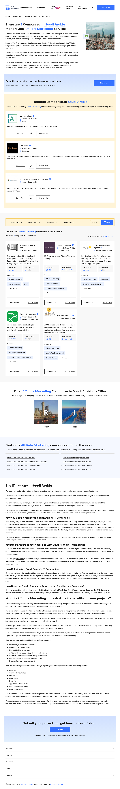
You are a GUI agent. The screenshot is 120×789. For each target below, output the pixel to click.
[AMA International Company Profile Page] (49, 316)
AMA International (65, 315)
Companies (25, 7)
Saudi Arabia (33, 119)
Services (40, 7)
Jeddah (24, 182)
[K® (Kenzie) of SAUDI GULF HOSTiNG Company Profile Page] (12, 180)
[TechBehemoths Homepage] (12, 8)
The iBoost (25, 146)
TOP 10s (55, 8)
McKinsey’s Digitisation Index (40, 590)
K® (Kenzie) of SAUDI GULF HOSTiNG (35, 179)
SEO (79, 696)
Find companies (82, 8)
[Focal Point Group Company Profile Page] (49, 247)
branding (53, 696)
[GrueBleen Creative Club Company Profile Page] (12, 247)
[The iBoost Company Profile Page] (12, 148)
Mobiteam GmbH (57, 784)
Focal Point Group (65, 245)
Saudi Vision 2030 (27, 36)
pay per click (72, 696)
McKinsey (20, 558)
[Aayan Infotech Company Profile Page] (12, 118)
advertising (62, 696)
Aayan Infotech (27, 116)
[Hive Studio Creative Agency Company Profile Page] (86, 247)
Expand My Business (29, 314)
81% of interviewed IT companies (88, 625)
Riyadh (24, 119)
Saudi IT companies (37, 537)
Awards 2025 (69, 8)
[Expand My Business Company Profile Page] (12, 316)
